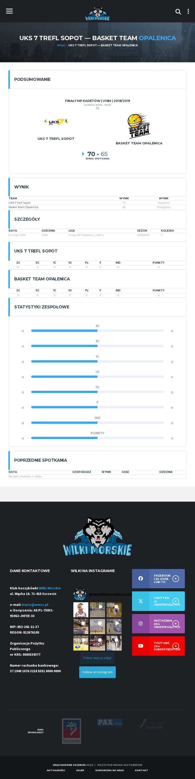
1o (70, 262)
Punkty (159, 262)
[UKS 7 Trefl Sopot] (56, 121)
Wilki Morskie (50, 588)
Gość (125, 472)
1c (54, 262)
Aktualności (56, 770)
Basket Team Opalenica (23, 207)
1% (86, 262)
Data (13, 472)
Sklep (80, 770)
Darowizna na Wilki (109, 770)
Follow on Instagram (97, 672)
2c (18, 262)
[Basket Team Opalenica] (139, 125)
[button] (80, 609)
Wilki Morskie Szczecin (69, 764)
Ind (118, 262)
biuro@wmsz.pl (35, 604)
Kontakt (141, 770)
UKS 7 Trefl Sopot (19, 202)
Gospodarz (81, 472)
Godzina (166, 472)
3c (37, 262)
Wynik (106, 472)
